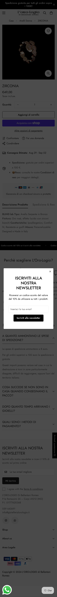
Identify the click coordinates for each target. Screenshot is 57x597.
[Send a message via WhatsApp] (7, 589)
